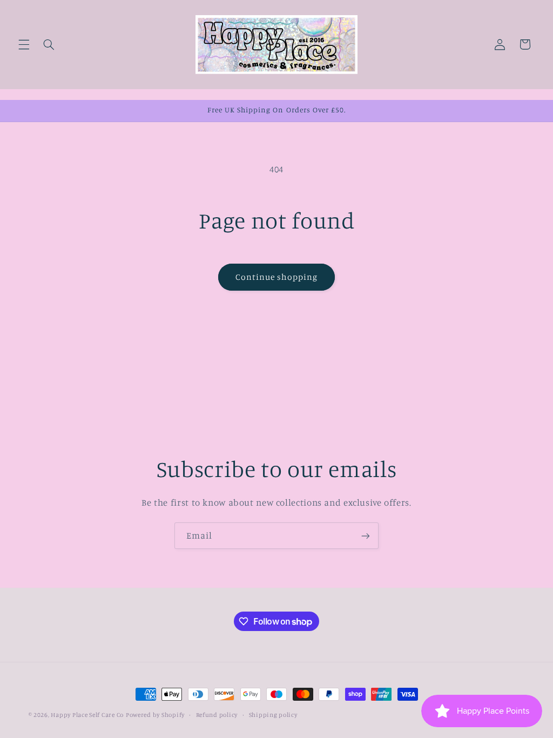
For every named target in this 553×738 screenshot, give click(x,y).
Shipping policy (273, 715)
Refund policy (217, 715)
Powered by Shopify (155, 715)
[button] (23, 44)
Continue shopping (276, 277)
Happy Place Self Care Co (87, 715)
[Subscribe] (365, 535)
